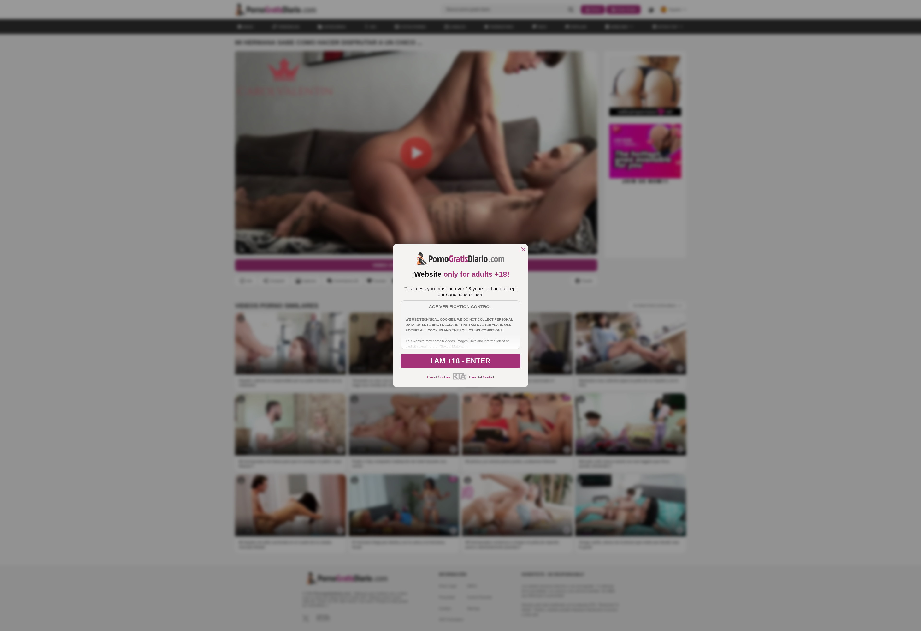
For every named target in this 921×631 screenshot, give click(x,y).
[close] (523, 249)
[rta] (460, 379)
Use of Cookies (438, 377)
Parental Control (481, 377)
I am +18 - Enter (460, 361)
